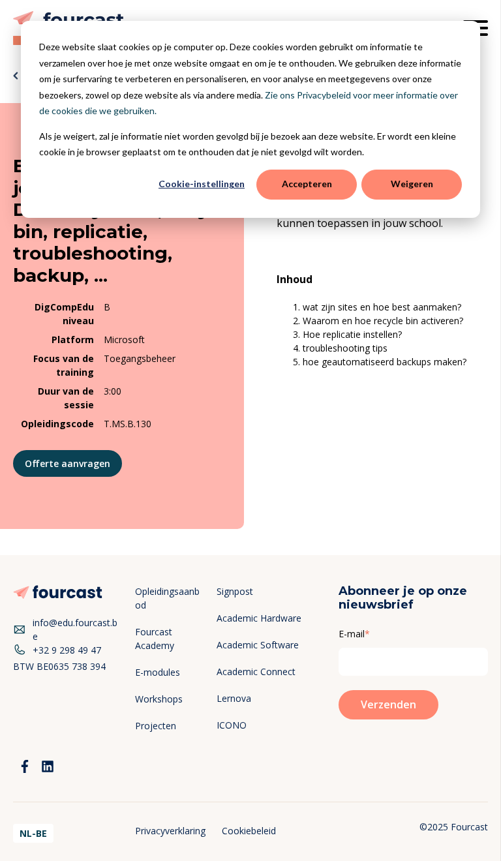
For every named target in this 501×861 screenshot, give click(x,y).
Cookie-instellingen (202, 183)
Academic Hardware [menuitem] (259, 618)
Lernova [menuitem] (234, 698)
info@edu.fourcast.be (75, 629)
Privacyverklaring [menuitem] (170, 830)
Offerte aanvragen (67, 463)
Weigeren (412, 183)
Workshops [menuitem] (159, 699)
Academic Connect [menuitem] (256, 671)
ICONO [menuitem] (232, 725)
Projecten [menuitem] (155, 725)
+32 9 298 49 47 (67, 650)
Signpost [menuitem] (235, 591)
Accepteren (307, 183)
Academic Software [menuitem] (258, 645)
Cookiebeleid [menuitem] (249, 830)
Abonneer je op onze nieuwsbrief (403, 598)
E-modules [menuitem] (157, 672)
